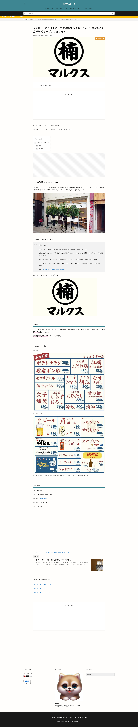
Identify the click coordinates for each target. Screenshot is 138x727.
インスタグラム (63, 8)
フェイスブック (72, 8)
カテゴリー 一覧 (49, 8)
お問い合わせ (88, 8)
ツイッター (81, 8)
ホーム (56, 8)
